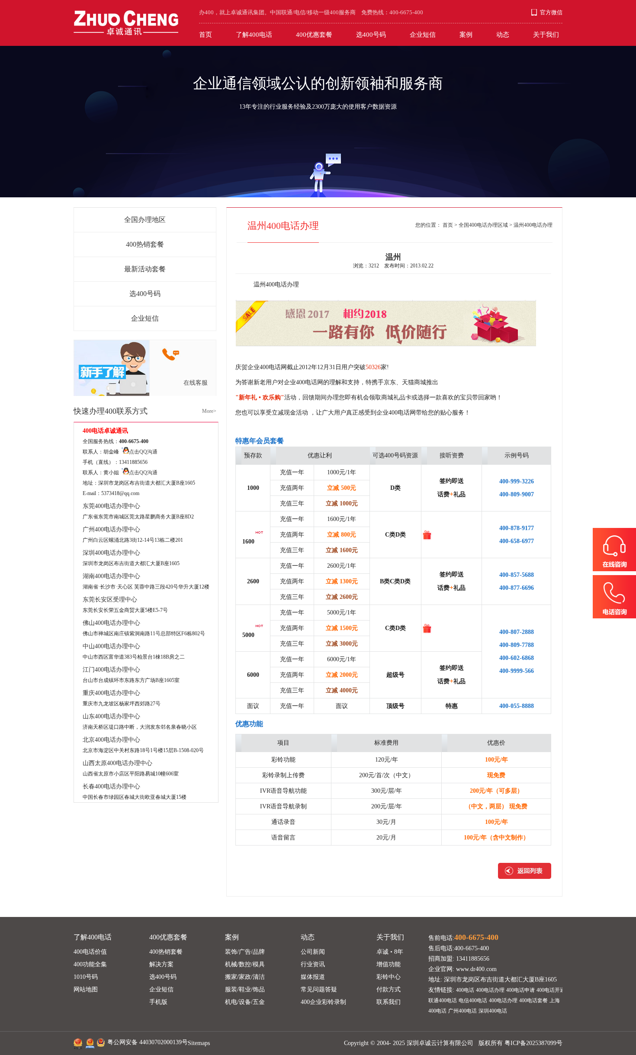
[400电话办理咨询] (614, 551)
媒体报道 (313, 977)
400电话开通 (550, 990)
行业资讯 (313, 964)
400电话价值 (90, 952)
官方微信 (551, 12)
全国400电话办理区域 (483, 225)
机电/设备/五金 (245, 1002)
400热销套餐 (145, 244)
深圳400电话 (493, 1011)
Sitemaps (199, 1043)
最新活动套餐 (145, 269)
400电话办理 (490, 990)
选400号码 (371, 34)
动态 (502, 34)
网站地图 (86, 989)
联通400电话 (442, 1000)
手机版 (158, 1002)
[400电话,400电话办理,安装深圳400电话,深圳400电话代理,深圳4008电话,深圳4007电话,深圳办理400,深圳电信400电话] (126, 17)
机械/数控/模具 (245, 964)
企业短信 (423, 34)
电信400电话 (473, 1000)
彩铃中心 (388, 977)
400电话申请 (520, 990)
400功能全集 (90, 964)
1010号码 (86, 977)
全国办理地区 (145, 219)
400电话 (465, 990)
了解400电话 (254, 34)
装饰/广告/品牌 (245, 952)
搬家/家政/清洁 (245, 977)
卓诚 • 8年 (389, 952)
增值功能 (388, 964)
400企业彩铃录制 (323, 1002)
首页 (205, 34)
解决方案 (161, 964)
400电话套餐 (533, 1000)
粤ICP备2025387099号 (533, 1043)
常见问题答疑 (319, 989)
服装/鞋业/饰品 (245, 989)
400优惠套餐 (314, 34)
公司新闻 (313, 952)
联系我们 (388, 1002)
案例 (465, 34)
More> (209, 411)
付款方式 (388, 989)
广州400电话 (462, 1011)
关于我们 (546, 34)
